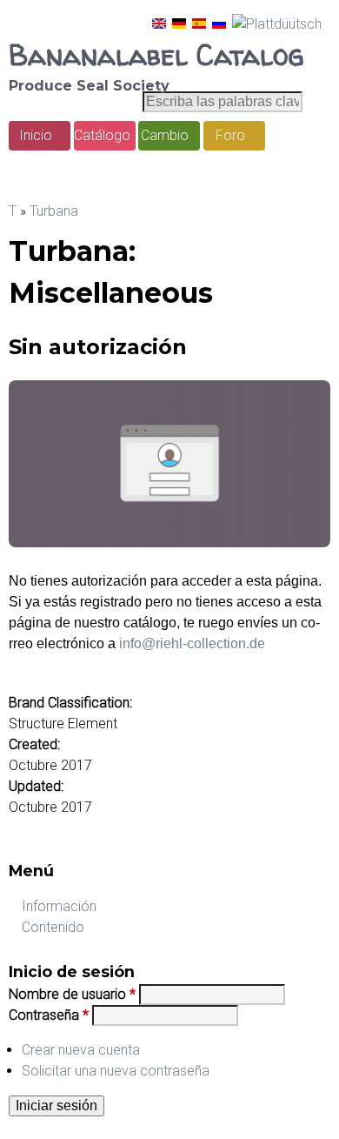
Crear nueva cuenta (81, 1050)
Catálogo (102, 135)
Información (59, 906)
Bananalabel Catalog (156, 55)
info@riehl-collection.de (192, 643)
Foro (230, 135)
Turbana (54, 211)
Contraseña (49, 1015)
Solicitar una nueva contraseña (115, 1070)
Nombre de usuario (72, 994)
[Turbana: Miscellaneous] (159, 24)
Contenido (53, 927)
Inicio (35, 135)
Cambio (165, 135)
